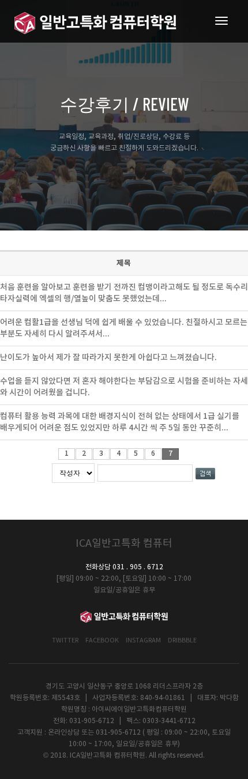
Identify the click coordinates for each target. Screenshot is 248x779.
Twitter (65, 640)
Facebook (102, 640)
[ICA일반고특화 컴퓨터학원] (95, 21)
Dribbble (182, 640)
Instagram (143, 640)
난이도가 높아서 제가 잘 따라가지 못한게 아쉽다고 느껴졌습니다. (108, 357)
